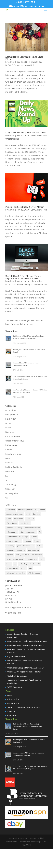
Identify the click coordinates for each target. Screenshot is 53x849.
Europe (34, 536)
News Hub (29, 65)
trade (32, 564)
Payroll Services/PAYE (16, 656)
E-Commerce (18, 65)
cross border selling (32, 527)
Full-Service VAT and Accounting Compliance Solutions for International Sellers (28, 726)
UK (38, 564)
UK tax (23, 568)
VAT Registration (34, 573)
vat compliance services (16, 573)
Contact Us (12, 715)
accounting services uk (27, 509)
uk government (12, 568)
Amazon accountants (15, 514)
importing (21, 550)
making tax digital (23, 554)
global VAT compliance (25, 546)
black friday (36, 62)
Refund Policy (13, 703)
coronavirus (18, 518)
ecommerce (31, 532)
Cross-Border (12, 523)
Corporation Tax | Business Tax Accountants (25, 645)
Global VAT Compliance (17, 676)
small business (31, 559)
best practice (11, 414)
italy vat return (33, 550)
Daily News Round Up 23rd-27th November (25, 132)
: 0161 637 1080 (13, 613)
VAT (45, 284)
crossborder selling (21, 284)
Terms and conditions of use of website (23, 707)
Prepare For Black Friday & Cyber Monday (24, 207)
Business (9, 432)
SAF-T (8, 475)
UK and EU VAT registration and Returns (24, 671)
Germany (10, 546)
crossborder (25, 523)
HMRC (8, 458)
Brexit (8, 427)
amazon (42, 509)
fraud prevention (13, 454)
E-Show (8, 449)
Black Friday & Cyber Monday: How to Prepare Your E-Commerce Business (23, 277)
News (9, 695)
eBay (22, 532)
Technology (10, 484)
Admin (11, 62)
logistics (9, 462)
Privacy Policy (13, 699)
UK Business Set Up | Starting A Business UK (25, 667)
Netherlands (37, 554)
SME (42, 559)
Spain (9, 564)
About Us (11, 711)
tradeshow (10, 489)
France (36, 541)
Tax (6, 480)
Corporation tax (12, 436)
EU (40, 532)
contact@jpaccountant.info (18, 607)
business (36, 514)
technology (23, 564)
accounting (11, 509)
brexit (28, 514)
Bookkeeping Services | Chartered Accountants (27, 641)
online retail (18, 559)
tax (15, 564)
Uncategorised (12, 138)
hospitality (11, 550)
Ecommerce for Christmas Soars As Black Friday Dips (24, 58)
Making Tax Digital (13, 467)
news (9, 559)
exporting (27, 541)
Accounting (10, 410)
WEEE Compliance (14, 687)
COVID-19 (30, 518)
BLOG (8, 65)
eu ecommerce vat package (17, 536)
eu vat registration (14, 541)
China (9, 518)
